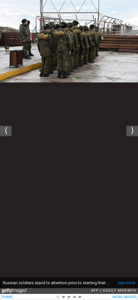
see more (126, 282)
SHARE (7, 297)
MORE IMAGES (125, 297)
